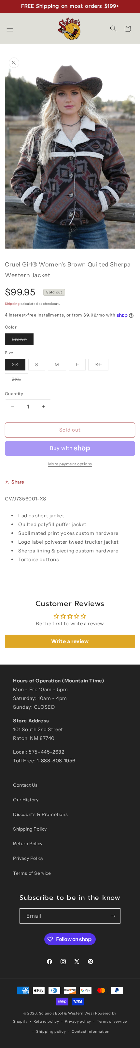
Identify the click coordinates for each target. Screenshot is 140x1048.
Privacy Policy (28, 858)
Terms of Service (32, 873)
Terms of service (112, 1021)
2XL (20, 380)
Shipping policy (51, 1031)
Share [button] (17, 482)
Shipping (12, 304)
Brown (23, 340)
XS (18, 365)
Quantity (14, 393)
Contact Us (25, 785)
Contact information (90, 1031)
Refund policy (46, 1021)
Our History (26, 800)
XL (101, 365)
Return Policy (28, 844)
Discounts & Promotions (40, 814)
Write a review (70, 641)
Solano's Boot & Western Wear (66, 1013)
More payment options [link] (70, 463)
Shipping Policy (30, 829)
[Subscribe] (113, 916)
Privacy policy (78, 1021)
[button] (10, 28)
